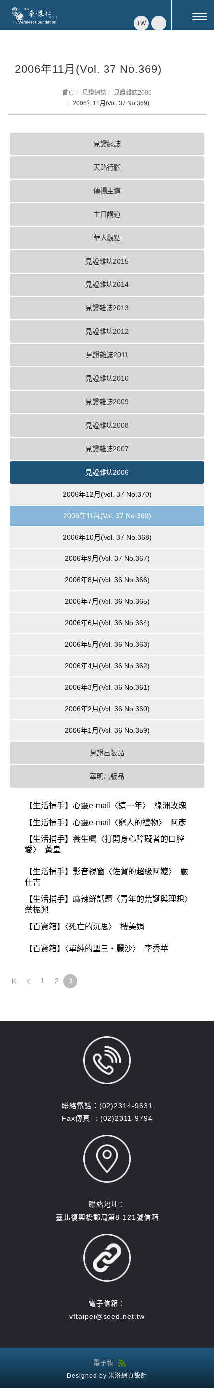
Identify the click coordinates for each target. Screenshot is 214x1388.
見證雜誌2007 (107, 449)
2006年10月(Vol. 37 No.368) (107, 537)
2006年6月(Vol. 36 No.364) (107, 623)
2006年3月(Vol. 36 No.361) (107, 687)
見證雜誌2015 (107, 261)
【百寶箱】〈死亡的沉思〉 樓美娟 (84, 926)
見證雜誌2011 (107, 355)
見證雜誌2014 (107, 284)
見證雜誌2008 (107, 425)
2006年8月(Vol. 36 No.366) (107, 580)
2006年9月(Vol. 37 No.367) (107, 558)
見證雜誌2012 (107, 331)
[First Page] (14, 981)
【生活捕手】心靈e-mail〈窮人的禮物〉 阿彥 (105, 822)
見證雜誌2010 (107, 378)
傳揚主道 (107, 191)
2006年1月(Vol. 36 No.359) (107, 730)
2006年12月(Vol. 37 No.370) (107, 494)
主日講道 (107, 214)
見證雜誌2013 (107, 308)
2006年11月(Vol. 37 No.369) (107, 516)
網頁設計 (134, 1375)
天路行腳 (107, 167)
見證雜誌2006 (133, 92)
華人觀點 (107, 238)
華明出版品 (107, 776)
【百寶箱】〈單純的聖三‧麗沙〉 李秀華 (96, 948)
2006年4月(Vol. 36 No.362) (107, 666)
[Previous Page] (28, 981)
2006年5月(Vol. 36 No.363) (107, 644)
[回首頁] (34, 15)
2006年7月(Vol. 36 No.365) (107, 601)
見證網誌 (94, 92)
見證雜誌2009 (107, 402)
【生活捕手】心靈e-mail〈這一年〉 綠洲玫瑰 (105, 805)
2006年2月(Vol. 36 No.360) (107, 709)
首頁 (68, 92)
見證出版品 (107, 753)
